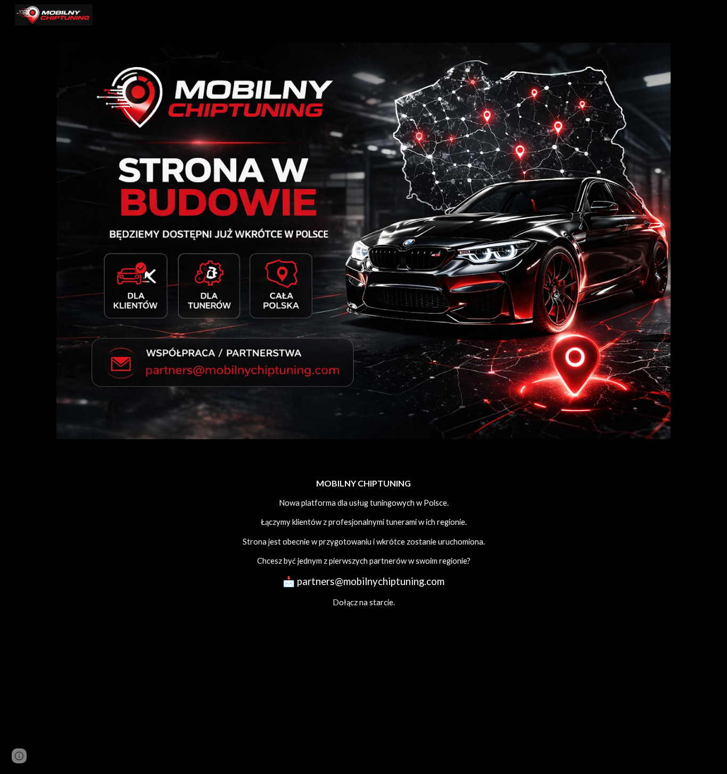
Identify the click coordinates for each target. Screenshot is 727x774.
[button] (19, 755)
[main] (363, 543)
